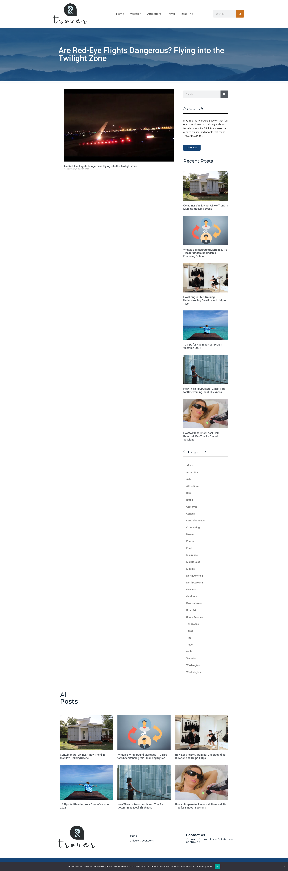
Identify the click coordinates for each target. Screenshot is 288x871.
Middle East (193, 561)
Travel (171, 13)
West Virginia (193, 672)
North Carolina (194, 582)
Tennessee (192, 623)
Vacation (135, 13)
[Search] (240, 14)
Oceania (191, 589)
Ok (217, 866)
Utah (189, 651)
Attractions (154, 13)
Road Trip (187, 13)
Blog (189, 492)
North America (194, 575)
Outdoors (191, 596)
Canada (190, 513)
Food (189, 548)
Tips (188, 637)
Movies (190, 568)
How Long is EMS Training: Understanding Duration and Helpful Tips (204, 300)
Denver (190, 534)
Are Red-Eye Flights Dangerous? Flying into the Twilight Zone (100, 166)
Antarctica (192, 472)
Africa (189, 465)
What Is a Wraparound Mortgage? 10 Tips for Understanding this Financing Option (205, 253)
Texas (189, 630)
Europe (190, 541)
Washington (193, 665)
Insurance (192, 554)
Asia (188, 479)
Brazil (189, 499)
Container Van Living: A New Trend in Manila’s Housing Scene (205, 207)
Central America (195, 520)
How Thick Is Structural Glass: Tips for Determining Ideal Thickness (204, 390)
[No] (284, 866)
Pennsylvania (194, 603)
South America (194, 617)
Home (120, 13)
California (191, 506)
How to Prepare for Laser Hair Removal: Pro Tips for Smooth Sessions (201, 436)
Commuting (193, 527)
